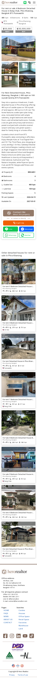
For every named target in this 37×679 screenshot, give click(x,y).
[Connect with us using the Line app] (25, 2)
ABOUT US (8, 619)
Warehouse (23, 625)
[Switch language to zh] (22, 665)
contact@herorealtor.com (17, 601)
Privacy (12, 675)
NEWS (6, 616)
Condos (22, 610)
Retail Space (24, 619)
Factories (23, 622)
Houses (22, 613)
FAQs (6, 613)
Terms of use (23, 675)
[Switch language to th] (17, 665)
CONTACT (8, 622)
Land (21, 629)
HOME (6, 610)
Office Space (24, 616)
